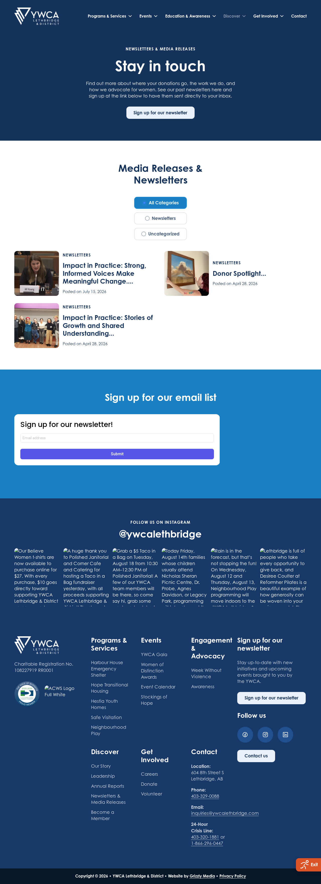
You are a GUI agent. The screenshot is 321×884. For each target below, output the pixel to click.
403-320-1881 (205, 837)
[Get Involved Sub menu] (282, 16)
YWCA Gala (154, 654)
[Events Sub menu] (156, 16)
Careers (149, 774)
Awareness (202, 686)
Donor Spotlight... (239, 273)
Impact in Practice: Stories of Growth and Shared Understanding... (108, 325)
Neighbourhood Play (108, 730)
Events (145, 16)
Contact (299, 16)
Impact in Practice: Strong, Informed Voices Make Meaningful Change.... (104, 273)
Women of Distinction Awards (152, 671)
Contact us (256, 755)
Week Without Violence (206, 673)
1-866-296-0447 (207, 843)
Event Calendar (158, 686)
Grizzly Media (202, 875)
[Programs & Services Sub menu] (130, 16)
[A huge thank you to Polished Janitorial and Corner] (86, 577)
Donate (149, 784)
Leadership (103, 776)
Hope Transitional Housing (109, 688)
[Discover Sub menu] (244, 16)
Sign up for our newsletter (160, 112)
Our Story (101, 766)
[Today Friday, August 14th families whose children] (185, 577)
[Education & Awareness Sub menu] (214, 16)
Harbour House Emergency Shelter (107, 669)
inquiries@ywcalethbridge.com (225, 813)
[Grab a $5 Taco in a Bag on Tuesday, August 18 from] (136, 577)
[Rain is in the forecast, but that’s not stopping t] (234, 577)
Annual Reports (107, 786)
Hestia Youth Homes (104, 704)
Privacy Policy (232, 875)
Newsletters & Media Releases (108, 799)
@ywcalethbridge (160, 534)
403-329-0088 (205, 796)
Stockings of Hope (154, 700)
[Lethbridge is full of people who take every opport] (283, 577)
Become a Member (102, 815)
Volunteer (151, 794)
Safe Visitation (106, 717)
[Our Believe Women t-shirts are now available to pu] (37, 577)
